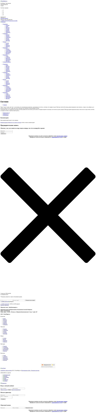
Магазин (8, 60)
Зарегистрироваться (16, 389)
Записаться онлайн (13, 20)
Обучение (5, 33)
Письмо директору (5, 305)
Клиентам (5, 24)
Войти (9, 389)
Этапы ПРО (8, 51)
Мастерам (5, 47)
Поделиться (5, 115)
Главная (7, 25)
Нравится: (5, 114)
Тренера (7, 35)
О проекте (8, 50)
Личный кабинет (4, 18)
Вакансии (8, 58)
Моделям (8, 40)
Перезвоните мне (29, 407)
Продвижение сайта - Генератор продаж (30, 370)
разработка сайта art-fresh (6, 370)
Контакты (5, 54)
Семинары (8, 37)
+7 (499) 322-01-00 (5, 20)
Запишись (8, 32)
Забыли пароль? (4, 389)
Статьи (7, 43)
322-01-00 (5, 303)
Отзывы (7, 28)
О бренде (8, 57)
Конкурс (8, 53)
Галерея (7, 30)
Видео (7, 44)
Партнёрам (8, 59)
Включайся (8, 52)
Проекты (8, 45)
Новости (8, 31)
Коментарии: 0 (6, 112)
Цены (7, 26)
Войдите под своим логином (14, 122)
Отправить (3, 399)
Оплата (7, 38)
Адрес (7, 56)
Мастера (7, 27)
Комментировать (4, 122)
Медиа (4, 41)
